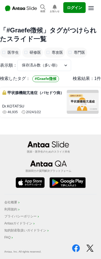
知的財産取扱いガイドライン (25, 230)
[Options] (91, 8)
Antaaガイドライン (18, 223)
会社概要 (10, 202)
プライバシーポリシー (20, 216)
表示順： (8, 65)
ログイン (74, 7)
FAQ (7, 237)
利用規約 (10, 209)
